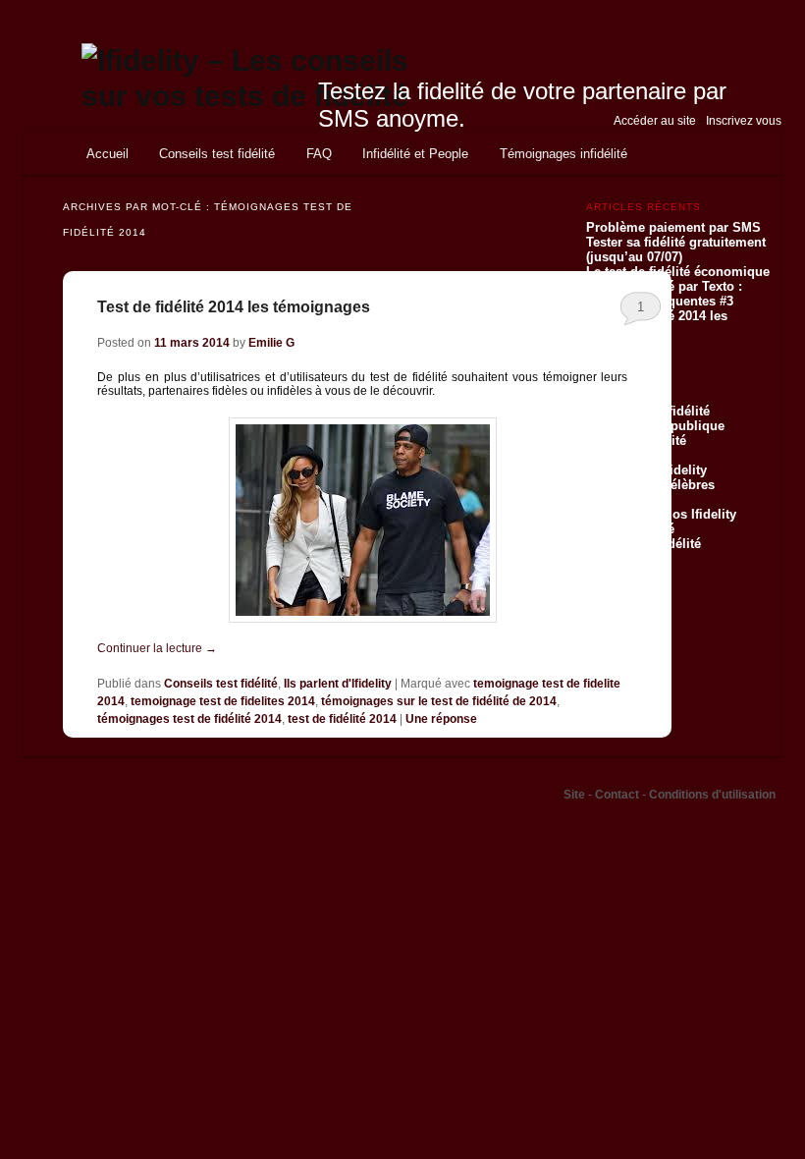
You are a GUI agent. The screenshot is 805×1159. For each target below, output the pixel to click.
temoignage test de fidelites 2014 (223, 701)
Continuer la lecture (157, 648)
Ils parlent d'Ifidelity (338, 683)
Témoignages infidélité (563, 153)
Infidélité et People (415, 153)
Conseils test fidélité (217, 153)
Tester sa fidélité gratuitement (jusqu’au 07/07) (676, 249)
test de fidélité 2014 (342, 719)
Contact (618, 794)
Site (576, 794)
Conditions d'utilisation (712, 794)
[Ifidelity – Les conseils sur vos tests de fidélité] (270, 96)
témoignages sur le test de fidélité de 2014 (439, 701)
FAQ (319, 153)
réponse (441, 719)
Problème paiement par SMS (673, 227)
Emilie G (271, 343)
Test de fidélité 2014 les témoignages (233, 307)
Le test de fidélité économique (678, 271)
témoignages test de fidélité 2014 (189, 719)
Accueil (107, 153)
